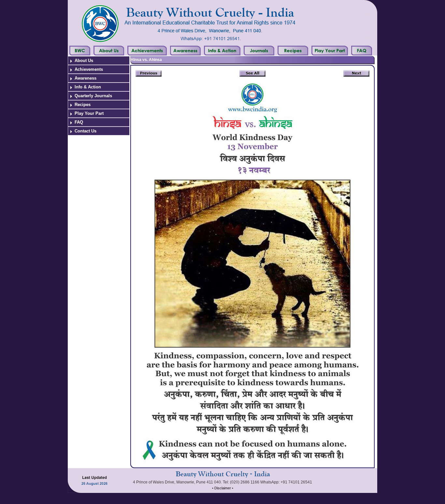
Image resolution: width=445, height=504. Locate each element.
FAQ (79, 122)
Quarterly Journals (93, 95)
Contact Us (85, 131)
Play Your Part (89, 113)
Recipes (83, 104)
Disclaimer (222, 488)
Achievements (89, 69)
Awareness (85, 78)
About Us (84, 60)
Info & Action (88, 86)
